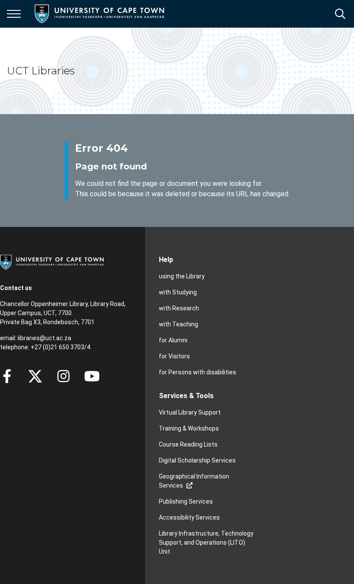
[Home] (52, 261)
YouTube (92, 376)
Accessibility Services (189, 517)
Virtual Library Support (190, 412)
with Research (179, 308)
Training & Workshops (189, 428)
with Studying (178, 292)
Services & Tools (186, 396)
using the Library (182, 276)
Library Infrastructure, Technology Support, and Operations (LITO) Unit (206, 542)
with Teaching (178, 324)
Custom (63, 376)
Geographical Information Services (194, 481)
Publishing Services (186, 501)
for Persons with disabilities (197, 372)
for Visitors (174, 356)
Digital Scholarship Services (197, 460)
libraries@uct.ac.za (44, 338)
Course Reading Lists (188, 444)
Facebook (7, 376)
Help (166, 259)
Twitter (35, 376)
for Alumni (173, 340)
